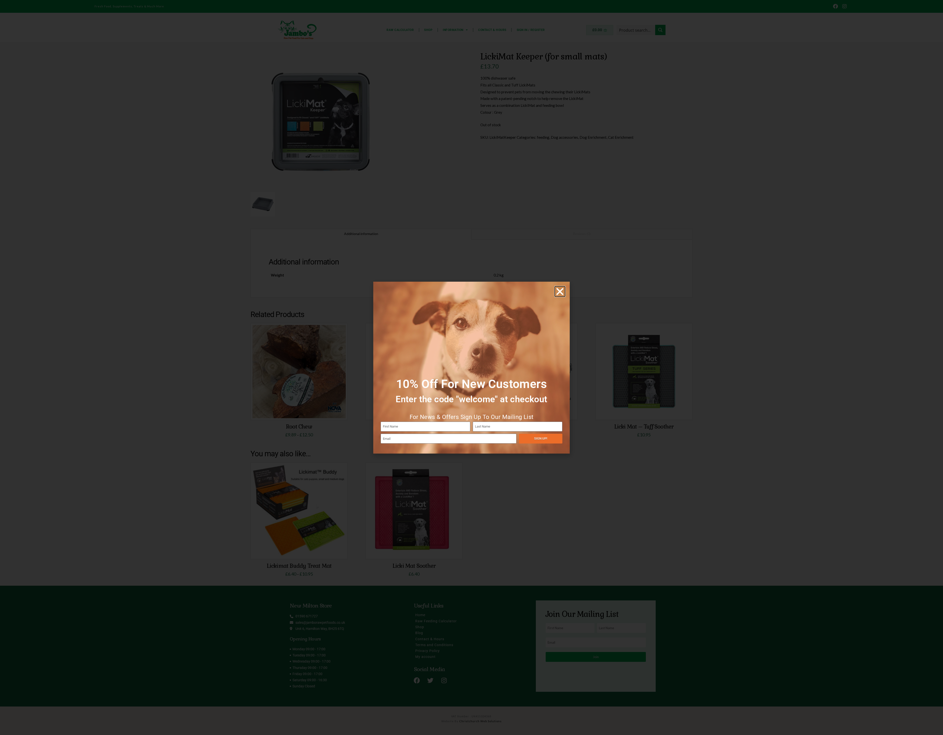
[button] (560, 291)
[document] (471, 367)
